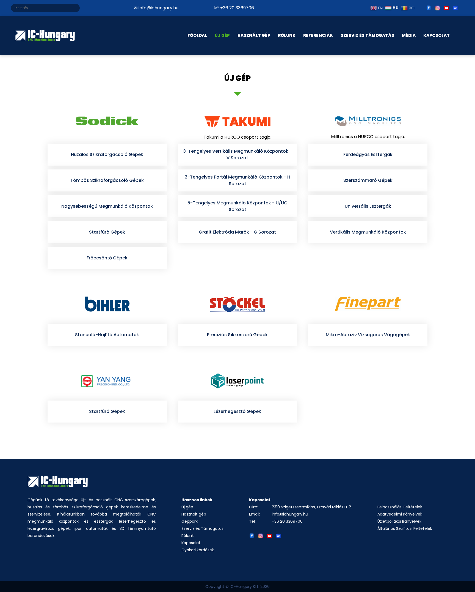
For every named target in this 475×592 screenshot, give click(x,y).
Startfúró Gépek (107, 232)
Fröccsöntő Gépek (107, 258)
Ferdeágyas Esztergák (368, 154)
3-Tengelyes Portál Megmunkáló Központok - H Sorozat (237, 180)
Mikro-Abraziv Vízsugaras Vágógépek (368, 334)
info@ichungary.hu (290, 514)
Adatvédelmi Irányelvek (399, 514)
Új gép (187, 507)
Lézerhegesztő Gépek (237, 411)
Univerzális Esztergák (368, 206)
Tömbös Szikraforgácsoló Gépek (107, 180)
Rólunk (187, 535)
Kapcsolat (190, 543)
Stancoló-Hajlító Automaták (107, 334)
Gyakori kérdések (197, 550)
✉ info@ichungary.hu (156, 8)
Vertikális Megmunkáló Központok (368, 232)
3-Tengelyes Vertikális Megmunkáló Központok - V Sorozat (237, 154)
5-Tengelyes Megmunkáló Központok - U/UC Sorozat (237, 206)
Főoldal (197, 35)
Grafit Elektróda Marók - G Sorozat (237, 232)
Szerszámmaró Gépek (368, 180)
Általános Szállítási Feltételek (404, 528)
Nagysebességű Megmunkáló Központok (107, 206)
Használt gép (193, 514)
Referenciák (318, 35)
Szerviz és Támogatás (367, 35)
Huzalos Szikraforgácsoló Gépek (107, 154)
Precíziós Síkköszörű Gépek (237, 334)
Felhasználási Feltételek (399, 507)
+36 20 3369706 (287, 521)
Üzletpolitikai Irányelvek (399, 521)
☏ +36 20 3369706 (234, 8)
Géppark (189, 521)
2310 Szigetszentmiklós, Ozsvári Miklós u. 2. (312, 507)
